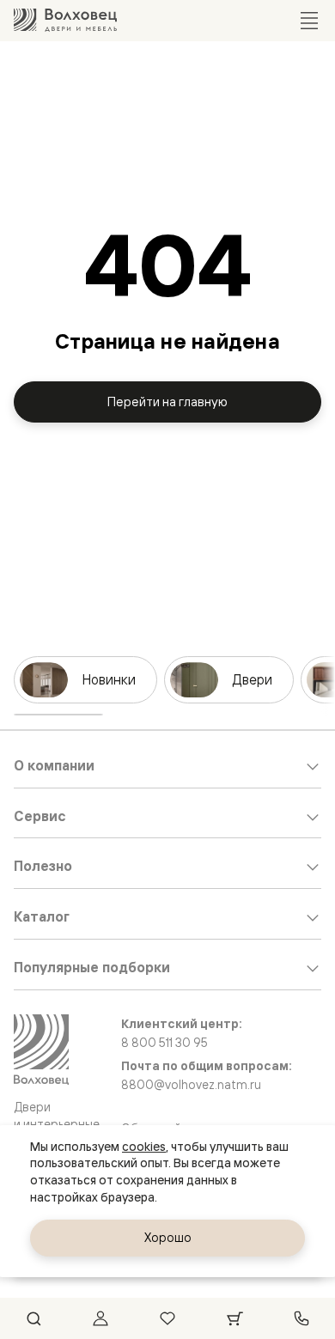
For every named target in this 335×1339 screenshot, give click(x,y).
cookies (144, 1146)
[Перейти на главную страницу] (65, 20)
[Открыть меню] (309, 21)
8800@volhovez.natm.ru (191, 1085)
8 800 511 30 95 (164, 1043)
